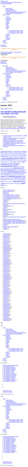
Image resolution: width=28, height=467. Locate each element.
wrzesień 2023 (6, 264)
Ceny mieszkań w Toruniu (9, 378)
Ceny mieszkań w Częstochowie (7, 153)
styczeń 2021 (6, 303)
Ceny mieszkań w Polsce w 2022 (16, 33)
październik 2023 (7, 263)
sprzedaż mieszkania (9, 181)
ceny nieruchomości (10, 164)
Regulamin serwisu (7, 390)
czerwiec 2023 (6, 267)
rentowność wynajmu (14, 179)
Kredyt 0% (4, 171)
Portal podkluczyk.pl (7, 214)
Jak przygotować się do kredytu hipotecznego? (16, 12)
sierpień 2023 (6, 265)
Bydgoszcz (8, 18)
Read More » (13, 128)
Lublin (7, 25)
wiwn (8, 183)
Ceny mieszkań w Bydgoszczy (10, 375)
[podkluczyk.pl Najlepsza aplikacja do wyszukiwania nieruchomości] (14, 3)
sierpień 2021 (6, 294)
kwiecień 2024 (6, 255)
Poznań (7, 34)
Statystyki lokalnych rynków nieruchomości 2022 (14, 221)
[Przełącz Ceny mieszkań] (11, 73)
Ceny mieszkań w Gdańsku (9, 370)
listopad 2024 (6, 247)
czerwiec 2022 (6, 282)
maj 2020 (5, 313)
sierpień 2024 (6, 250)
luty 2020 (5, 316)
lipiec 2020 (5, 310)
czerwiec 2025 (6, 238)
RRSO (3, 181)
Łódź (7, 24)
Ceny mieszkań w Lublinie (13, 156)
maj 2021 (5, 298)
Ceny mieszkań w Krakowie (9, 369)
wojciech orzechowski (16, 183)
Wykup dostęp (4, 46)
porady (4, 176)
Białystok (8, 17)
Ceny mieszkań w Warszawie (9, 367)
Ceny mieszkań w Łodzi (16, 161)
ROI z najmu (22, 179)
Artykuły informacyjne (8, 190)
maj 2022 (5, 283)
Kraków (8, 23)
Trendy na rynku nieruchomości (10, 226)
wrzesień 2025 (6, 234)
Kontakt (5, 42)
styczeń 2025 (6, 244)
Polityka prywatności (7, 391)
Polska (4, 213)
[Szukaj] (18, 131)
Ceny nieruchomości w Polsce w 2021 (11, 198)
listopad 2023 (6, 261)
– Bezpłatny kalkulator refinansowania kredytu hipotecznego (14, 49)
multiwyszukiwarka (21, 173)
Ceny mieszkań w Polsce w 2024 (16, 30)
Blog (4, 327)
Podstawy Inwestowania (11, 10)
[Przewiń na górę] (2, 323)
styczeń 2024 (6, 259)
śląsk (5, 185)
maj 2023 (5, 269)
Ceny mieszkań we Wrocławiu (18, 153)
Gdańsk (7, 20)
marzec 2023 (6, 271)
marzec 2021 (6, 300)
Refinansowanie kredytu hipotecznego (14, 13)
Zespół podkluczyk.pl (10, 116)
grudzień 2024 (6, 245)
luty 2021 (5, 302)
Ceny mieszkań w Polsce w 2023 (16, 31)
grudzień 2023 (6, 260)
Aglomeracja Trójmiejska (7, 151)
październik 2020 (7, 307)
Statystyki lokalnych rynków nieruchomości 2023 (14, 223)
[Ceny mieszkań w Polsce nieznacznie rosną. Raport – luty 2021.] (6, 108)
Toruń (7, 36)
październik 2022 (7, 277)
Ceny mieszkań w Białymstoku (10, 380)
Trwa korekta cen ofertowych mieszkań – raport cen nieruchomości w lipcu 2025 (14, 143)
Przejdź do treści (4, 1)
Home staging (9, 8)
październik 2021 (7, 292)
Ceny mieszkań (6, 335)
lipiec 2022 (5, 281)
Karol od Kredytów (10, 9)
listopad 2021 (6, 291)
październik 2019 (7, 319)
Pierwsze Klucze (9, 174)
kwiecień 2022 (6, 285)
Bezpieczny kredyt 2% (8, 191)
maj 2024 (5, 254)
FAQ (4, 41)
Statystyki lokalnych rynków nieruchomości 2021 (14, 220)
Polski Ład (21, 174)
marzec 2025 (6, 242)
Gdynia (7, 21)
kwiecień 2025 (6, 241)
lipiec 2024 (5, 252)
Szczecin (8, 35)
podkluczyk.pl (3, 102)
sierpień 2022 (6, 280)
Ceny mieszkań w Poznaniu (9, 376)
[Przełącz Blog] (7, 66)
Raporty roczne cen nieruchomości (10, 365)
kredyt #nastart (21, 169)
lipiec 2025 (5, 237)
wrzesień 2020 (6, 308)
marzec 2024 (6, 256)
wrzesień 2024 (6, 249)
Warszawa (8, 37)
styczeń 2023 (6, 274)
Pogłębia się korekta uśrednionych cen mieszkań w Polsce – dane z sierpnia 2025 (14, 139)
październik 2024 (7, 248)
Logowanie (3, 45)
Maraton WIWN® (7, 209)
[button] (15, 7)
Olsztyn (7, 26)
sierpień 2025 (6, 236)
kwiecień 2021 (6, 299)
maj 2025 (5, 239)
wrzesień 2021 (6, 293)
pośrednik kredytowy (16, 176)
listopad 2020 (6, 305)
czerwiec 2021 (6, 297)
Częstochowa (9, 19)
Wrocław (8, 39)
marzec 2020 (6, 315)
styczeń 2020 (6, 318)
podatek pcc (15, 174)
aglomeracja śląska (17, 151)
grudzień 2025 (6, 233)
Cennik (4, 40)
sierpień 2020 (6, 309)
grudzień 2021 (6, 289)
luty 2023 (5, 272)
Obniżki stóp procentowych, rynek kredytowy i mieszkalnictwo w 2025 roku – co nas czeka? (13, 141)
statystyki (19, 181)
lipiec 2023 (5, 266)
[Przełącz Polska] (10, 86)
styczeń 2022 (6, 288)
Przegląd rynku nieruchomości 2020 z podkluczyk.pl (14, 216)
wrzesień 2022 (6, 278)
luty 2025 (5, 243)
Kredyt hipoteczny (7, 205)
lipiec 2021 (5, 296)
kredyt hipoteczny (16, 171)
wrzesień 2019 (6, 320)
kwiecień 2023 (6, 270)
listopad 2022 (6, 276)
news (3, 174)
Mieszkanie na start (10, 173)
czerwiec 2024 (6, 253)
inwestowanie (18, 168)
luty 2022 (5, 287)
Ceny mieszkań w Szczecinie (9, 377)
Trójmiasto (4, 183)
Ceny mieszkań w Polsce (12, 158)
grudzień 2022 (6, 275)
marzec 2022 (6, 286)
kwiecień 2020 (6, 314)
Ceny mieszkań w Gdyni (14, 155)
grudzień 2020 (6, 304)
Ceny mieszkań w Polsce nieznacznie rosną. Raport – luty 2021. (13, 112)
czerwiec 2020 (6, 311)
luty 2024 (5, 258)
